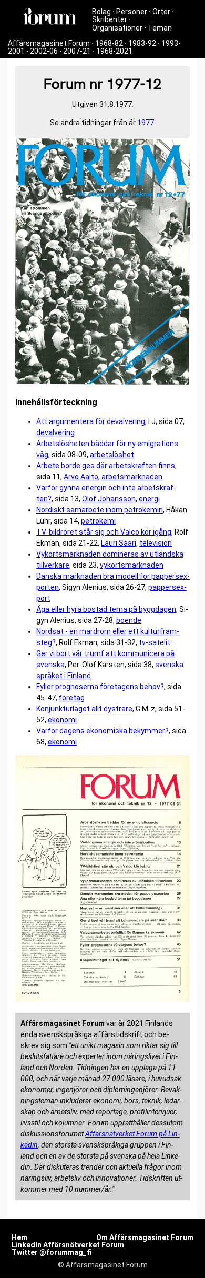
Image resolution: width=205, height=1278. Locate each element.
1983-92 (142, 43)
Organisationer (117, 28)
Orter (161, 11)
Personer (131, 11)
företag (72, 697)
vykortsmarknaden (131, 565)
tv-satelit (154, 642)
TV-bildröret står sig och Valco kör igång (103, 532)
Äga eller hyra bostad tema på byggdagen (106, 609)
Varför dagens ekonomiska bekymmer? (102, 731)
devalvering (55, 432)
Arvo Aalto (81, 476)
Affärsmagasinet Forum (49, 43)
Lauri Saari (118, 543)
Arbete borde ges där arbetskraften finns (105, 465)
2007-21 (77, 51)
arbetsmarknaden (131, 476)
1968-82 (109, 43)
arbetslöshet (112, 454)
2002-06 (44, 51)
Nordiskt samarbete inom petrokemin (99, 510)
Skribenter (109, 19)
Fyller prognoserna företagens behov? (100, 686)
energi (149, 499)
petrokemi (98, 521)
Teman (160, 28)
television (155, 543)
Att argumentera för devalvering (90, 421)
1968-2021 (114, 51)
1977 (145, 122)
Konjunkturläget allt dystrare (84, 709)
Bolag (101, 11)
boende (128, 620)
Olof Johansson (109, 499)
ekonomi (62, 720)
